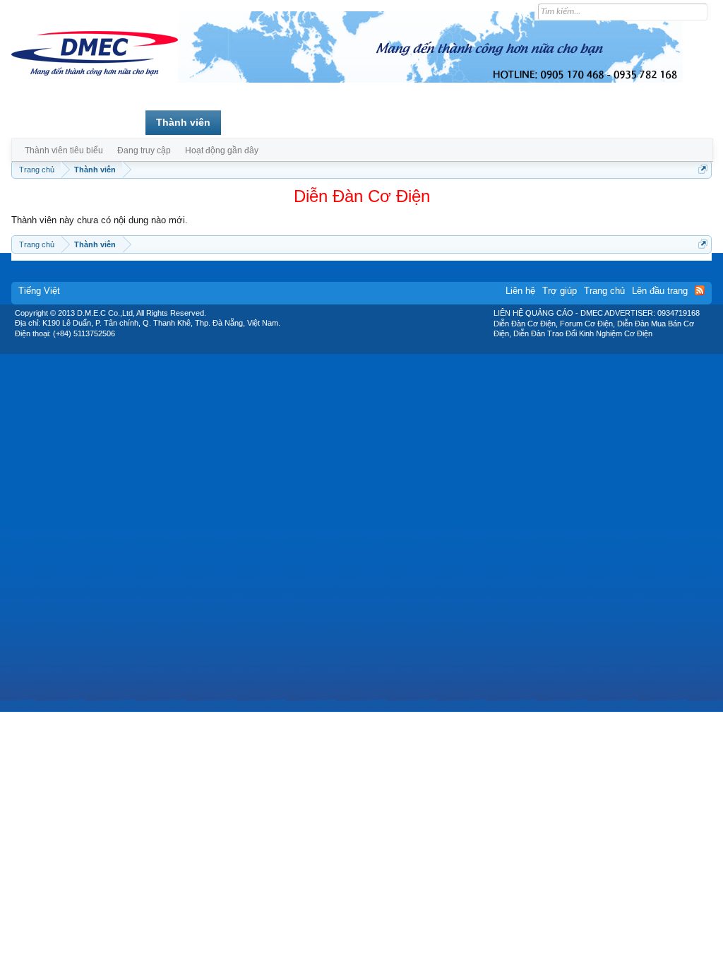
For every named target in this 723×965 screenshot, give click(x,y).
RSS (700, 290)
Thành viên (183, 122)
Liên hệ (520, 290)
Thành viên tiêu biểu (64, 150)
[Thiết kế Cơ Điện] (377, 349)
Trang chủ (46, 122)
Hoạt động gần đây (221, 150)
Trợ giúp (559, 290)
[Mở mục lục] (702, 169)
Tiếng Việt (39, 290)
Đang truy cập (144, 150)
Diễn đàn (113, 122)
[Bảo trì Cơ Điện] (399, 349)
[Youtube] (420, 349)
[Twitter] (356, 349)
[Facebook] (331, 349)
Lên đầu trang (660, 290)
